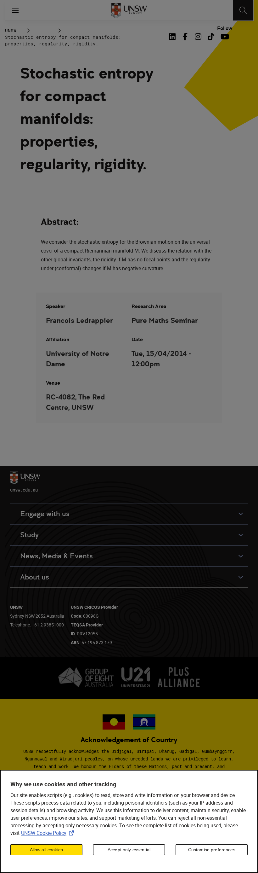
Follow (224, 28)
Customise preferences (211, 849)
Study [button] (29, 535)
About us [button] (34, 577)
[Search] (243, 10)
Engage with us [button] (45, 514)
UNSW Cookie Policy (48, 832)
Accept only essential (129, 849)
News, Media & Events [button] (56, 556)
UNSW (10, 30)
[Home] (129, 10)
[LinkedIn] (173, 37)
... (43, 30)
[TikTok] (211, 37)
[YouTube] (224, 37)
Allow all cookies (46, 849)
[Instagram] (198, 37)
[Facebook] (185, 37)
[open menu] (15, 10)
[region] (129, 821)
